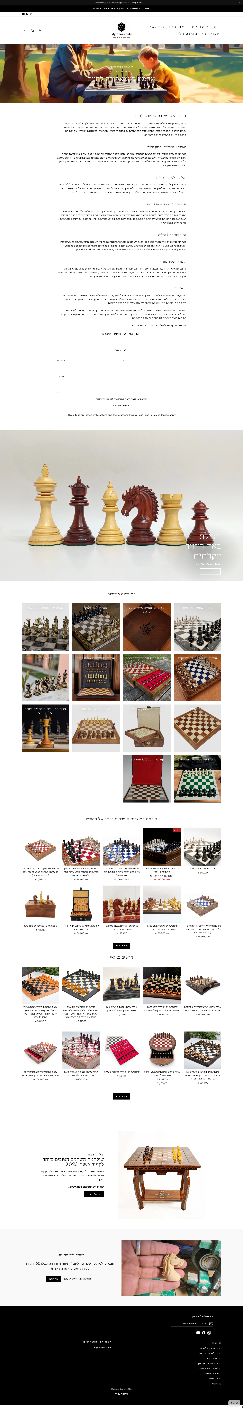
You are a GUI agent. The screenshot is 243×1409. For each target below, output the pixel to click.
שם (125, 360)
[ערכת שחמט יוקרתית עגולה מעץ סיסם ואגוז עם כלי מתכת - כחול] (162, 1083)
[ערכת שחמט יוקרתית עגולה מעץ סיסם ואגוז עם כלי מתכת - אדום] (166, 1083)
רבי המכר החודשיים (212, 1373)
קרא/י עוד (94, 1194)
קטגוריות (199, 27)
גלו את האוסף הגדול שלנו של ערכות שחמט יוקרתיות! (158, 325)
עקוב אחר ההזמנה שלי (198, 34)
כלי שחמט (216, 1383)
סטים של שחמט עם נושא (210, 1353)
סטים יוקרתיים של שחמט (210, 1348)
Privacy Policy (136, 414)
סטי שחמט (216, 1343)
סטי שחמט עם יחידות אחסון (208, 1368)
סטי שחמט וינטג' (214, 1358)
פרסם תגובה (121, 405)
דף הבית (129, 67)
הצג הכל (121, 945)
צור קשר (157, 27)
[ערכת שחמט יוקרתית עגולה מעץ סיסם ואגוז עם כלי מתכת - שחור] (158, 1083)
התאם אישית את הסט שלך (209, 1363)
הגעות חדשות (215, 1378)
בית (216, 27)
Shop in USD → (138, 2)
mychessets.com (103, 1347)
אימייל (61, 360)
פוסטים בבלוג (117, 67)
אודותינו (176, 27)
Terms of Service (159, 414)
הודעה (61, 376)
